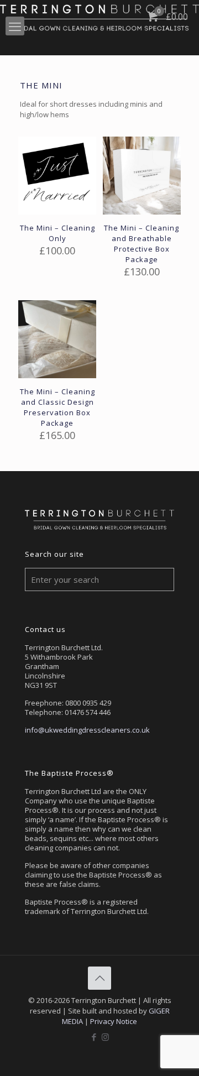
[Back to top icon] (99, 978)
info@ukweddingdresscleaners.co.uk (87, 730)
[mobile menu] (15, 26)
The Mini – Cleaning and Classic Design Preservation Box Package (57, 407)
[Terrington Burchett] (99, 16)
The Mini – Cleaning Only (57, 233)
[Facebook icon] (94, 1036)
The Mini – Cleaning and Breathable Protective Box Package (141, 243)
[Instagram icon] (105, 1036)
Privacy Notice (113, 1021)
